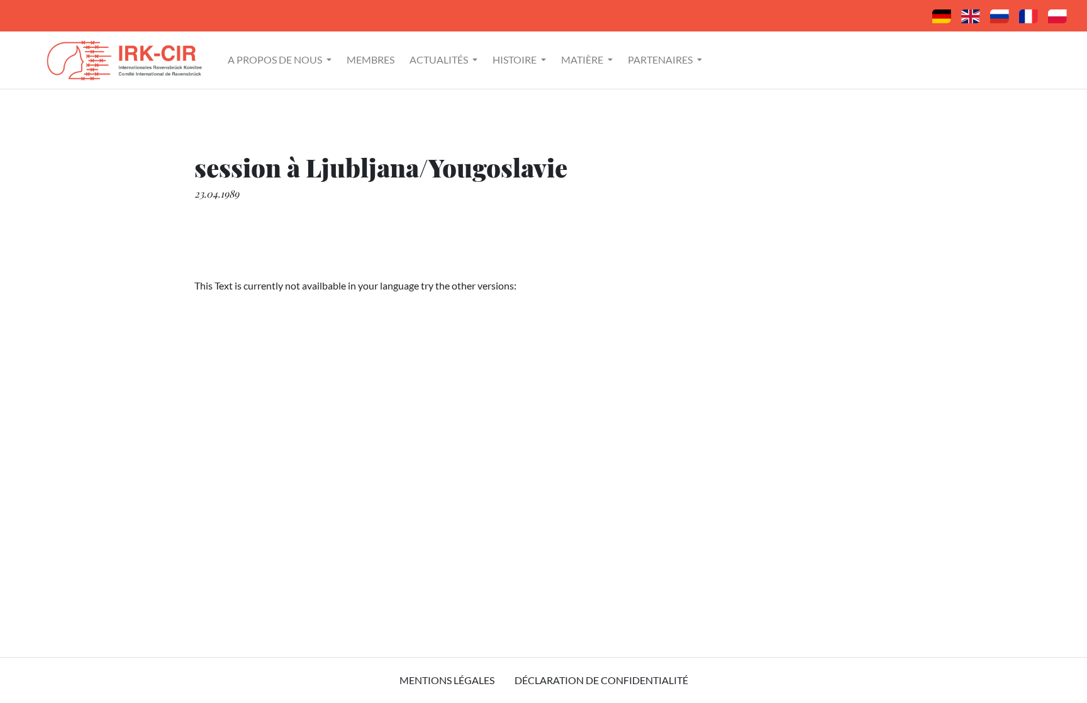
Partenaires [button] (661, 59)
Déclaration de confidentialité (601, 680)
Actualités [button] (440, 59)
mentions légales (446, 680)
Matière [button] (583, 59)
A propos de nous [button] (276, 59)
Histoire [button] (515, 59)
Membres (370, 59)
